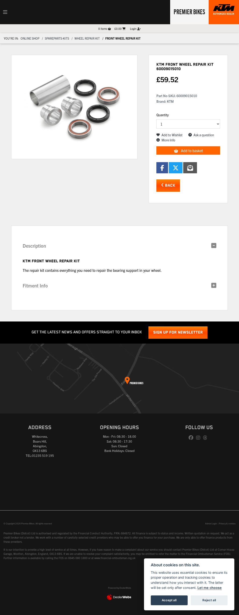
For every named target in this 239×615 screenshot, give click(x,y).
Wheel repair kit (87, 38)
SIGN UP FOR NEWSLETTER (178, 332)
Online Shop (30, 38)
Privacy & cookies (227, 523)
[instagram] (199, 437)
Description (34, 246)
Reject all (209, 600)
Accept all (169, 600)
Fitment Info (35, 285)
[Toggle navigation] (5, 12)
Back (169, 185)
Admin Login (211, 523)
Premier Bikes (189, 11)
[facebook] (192, 437)
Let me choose (209, 588)
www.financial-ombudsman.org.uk (114, 558)
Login (133, 28)
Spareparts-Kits (57, 38)
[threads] (206, 437)
